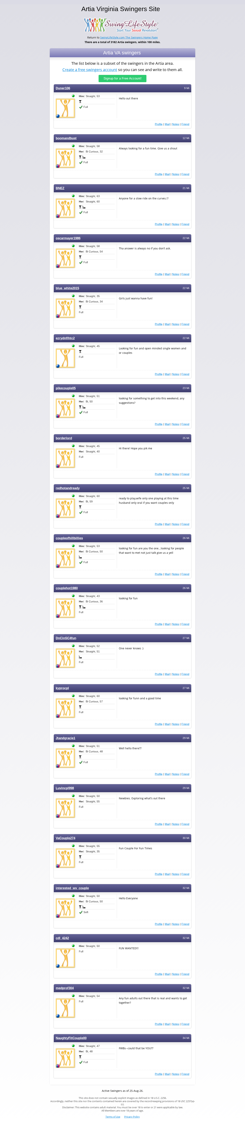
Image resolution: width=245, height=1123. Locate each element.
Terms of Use (112, 1116)
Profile (159, 124)
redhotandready (68, 488)
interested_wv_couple (72, 888)
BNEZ (60, 188)
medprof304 (65, 988)
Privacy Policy (132, 1116)
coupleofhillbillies (69, 538)
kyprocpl (62, 688)
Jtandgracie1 (65, 738)
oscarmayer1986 (68, 238)
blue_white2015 (67, 288)
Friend (185, 124)
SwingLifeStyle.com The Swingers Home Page (129, 37)
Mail (167, 124)
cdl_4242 (62, 938)
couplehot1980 (67, 588)
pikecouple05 (66, 388)
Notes (175, 124)
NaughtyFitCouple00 (71, 1038)
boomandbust (66, 138)
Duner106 (63, 88)
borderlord (64, 438)
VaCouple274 (65, 838)
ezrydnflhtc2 (65, 338)
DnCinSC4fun (66, 638)
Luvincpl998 (65, 788)
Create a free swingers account (89, 69)
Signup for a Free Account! (123, 78)
